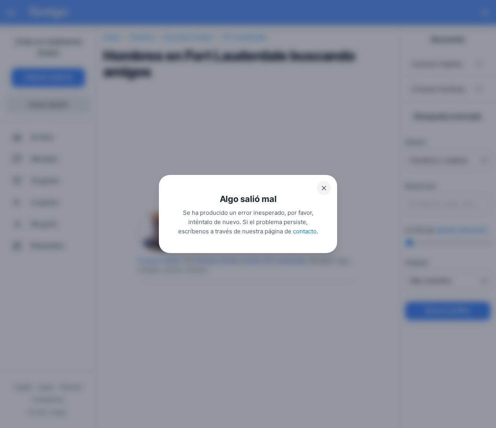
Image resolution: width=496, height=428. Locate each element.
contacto (305, 231)
